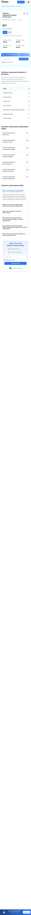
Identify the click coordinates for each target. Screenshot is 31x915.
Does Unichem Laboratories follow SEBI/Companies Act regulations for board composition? (14, 227)
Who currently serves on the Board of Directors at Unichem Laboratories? (13, 191)
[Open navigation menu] (28, 2)
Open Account (23, 59)
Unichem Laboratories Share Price (8, 134)
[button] (24, 13)
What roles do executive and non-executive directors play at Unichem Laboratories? (12, 219)
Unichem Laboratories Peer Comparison (8, 163)
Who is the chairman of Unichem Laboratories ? (11, 212)
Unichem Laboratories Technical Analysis (8, 155)
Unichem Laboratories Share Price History (8, 170)
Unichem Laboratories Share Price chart (8, 141)
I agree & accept (8, 62)
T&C (12, 62)
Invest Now (26, 912)
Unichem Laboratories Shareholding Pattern (8, 177)
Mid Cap (19, 19)
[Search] (26, 2)
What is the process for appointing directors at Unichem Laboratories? (12, 205)
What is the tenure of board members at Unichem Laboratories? (13, 234)
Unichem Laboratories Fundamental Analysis (8, 148)
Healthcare (13, 19)
